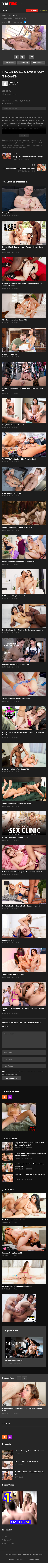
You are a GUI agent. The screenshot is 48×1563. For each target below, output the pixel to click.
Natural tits (16, 145)
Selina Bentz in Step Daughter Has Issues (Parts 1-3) (22, 872)
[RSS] (4, 1097)
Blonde (16, 140)
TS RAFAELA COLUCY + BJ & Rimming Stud (19, 459)
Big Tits (11, 140)
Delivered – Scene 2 (9, 354)
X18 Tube (15, 101)
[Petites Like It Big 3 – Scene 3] (7, 1465)
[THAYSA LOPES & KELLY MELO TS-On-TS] (7, 1475)
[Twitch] (10, 1097)
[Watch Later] (22, 57)
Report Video (9, 1543)
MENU (5, 10)
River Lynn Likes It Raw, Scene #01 (15, 769)
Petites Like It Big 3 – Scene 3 (26, 1461)
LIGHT (4, 22)
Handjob (29, 143)
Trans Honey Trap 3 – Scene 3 (13, 974)
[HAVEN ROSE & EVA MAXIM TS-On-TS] (24, 198)
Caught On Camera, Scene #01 (13, 425)
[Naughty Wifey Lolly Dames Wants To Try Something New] (24, 1394)
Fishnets (18, 143)
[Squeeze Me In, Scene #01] (24, 1238)
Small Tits (28, 145)
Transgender (22, 148)
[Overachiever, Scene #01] (24, 1347)
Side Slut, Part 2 (8, 940)
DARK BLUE (13, 82)
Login (44, 10)
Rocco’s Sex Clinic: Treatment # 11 (15, 837)
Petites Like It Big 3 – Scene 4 (13, 596)
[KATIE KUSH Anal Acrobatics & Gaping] (24, 1272)
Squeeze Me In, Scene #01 (12, 1253)
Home (6, 1537)
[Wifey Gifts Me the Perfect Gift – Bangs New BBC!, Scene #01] (24, 158)
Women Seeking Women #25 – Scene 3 (29, 1451)
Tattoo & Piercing (37, 145)
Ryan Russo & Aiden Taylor (12, 493)
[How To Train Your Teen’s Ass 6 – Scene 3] (7, 1178)
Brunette (26, 140)
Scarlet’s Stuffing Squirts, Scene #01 (16, 698)
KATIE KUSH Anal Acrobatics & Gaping (17, 1286)
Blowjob (21, 140)
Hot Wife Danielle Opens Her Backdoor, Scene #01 (21, 906)
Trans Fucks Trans (12, 148)
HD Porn (41, 143)
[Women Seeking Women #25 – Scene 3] (7, 1454)
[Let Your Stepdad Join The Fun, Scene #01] (24, 170)
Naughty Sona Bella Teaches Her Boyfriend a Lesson (22, 630)
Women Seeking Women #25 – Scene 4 (17, 527)
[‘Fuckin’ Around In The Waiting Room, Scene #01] (7, 1167)
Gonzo (24, 143)
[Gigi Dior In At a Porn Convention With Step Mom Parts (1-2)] (7, 1146)
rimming (22, 145)
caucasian (33, 140)
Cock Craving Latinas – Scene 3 (14, 1220)
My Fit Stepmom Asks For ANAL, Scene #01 (18, 561)
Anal (6, 140)
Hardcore (35, 143)
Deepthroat (11, 143)
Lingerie (9, 145)
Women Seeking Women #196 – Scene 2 (17, 803)
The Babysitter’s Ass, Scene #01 (14, 320)
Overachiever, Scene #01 (14, 1361)
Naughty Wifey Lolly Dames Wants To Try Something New (22, 1410)
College (39, 140)
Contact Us (8, 1540)
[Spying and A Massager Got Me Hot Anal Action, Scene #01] (7, 1157)
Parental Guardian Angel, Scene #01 (16, 664)
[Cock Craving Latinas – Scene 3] (24, 1205)
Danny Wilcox (7, 213)
